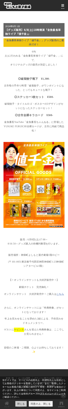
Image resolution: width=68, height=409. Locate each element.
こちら (60, 294)
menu (63, 8)
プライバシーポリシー (51, 393)
